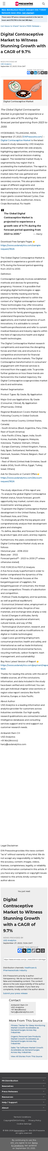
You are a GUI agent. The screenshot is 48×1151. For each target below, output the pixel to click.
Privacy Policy (35, 1120)
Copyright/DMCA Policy (14, 1120)
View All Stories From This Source (26, 1056)
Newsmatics (19, 1130)
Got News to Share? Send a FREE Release (21, 26)
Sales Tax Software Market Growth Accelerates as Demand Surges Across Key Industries (27, 1049)
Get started (28, 13)
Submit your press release (15, 993)
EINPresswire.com (32, 137)
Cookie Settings (24, 1124)
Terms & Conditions (22, 1117)
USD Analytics (6, 64)
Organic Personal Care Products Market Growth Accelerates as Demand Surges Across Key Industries (26, 1040)
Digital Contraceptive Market (16, 140)
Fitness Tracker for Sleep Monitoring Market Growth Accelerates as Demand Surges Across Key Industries (28, 1029)
